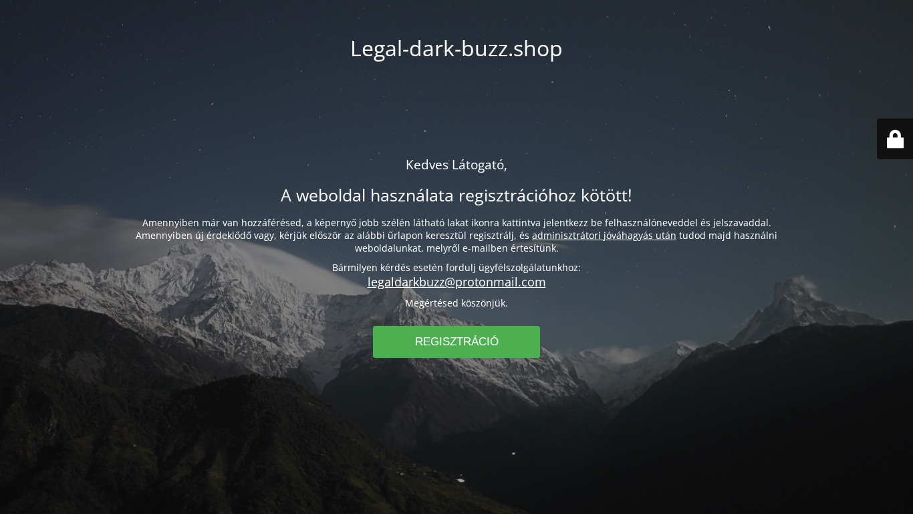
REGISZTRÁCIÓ (457, 341)
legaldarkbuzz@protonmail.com (457, 282)
